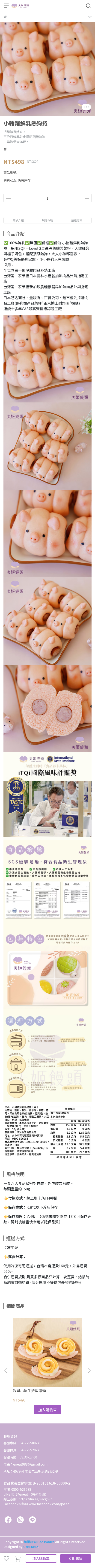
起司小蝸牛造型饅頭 (29, 1390)
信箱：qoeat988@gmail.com (25, 1464)
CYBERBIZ (30, 1546)
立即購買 (75, 1558)
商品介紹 (18, 220)
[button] (89, 1370)
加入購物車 (41, 1558)
